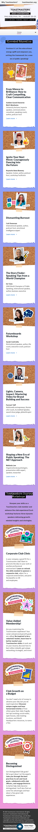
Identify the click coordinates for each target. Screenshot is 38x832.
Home (19, 32)
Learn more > (11, 118)
